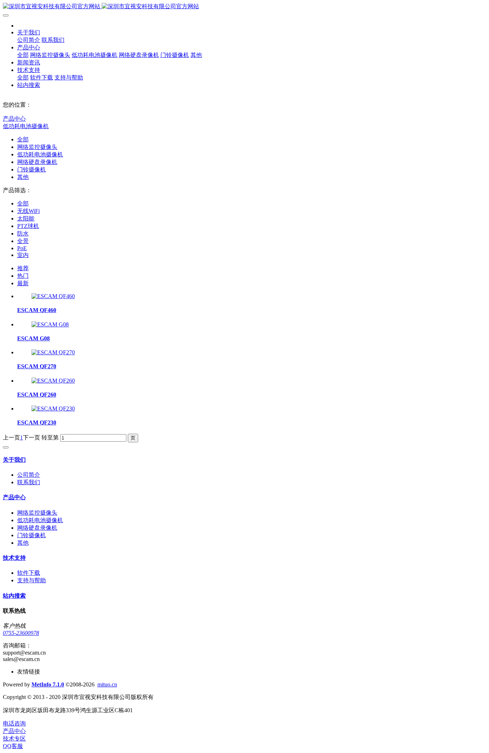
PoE (22, 248)
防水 (23, 233)
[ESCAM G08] (50, 324)
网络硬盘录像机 (37, 162)
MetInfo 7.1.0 (48, 684)
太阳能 (25, 218)
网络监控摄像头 (37, 147)
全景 (23, 241)
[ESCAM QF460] (53, 296)
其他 (23, 177)
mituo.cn (107, 684)
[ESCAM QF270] (53, 352)
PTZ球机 (28, 226)
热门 (23, 276)
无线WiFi (28, 211)
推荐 (23, 268)
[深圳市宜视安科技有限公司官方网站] (244, 6)
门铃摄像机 (31, 169)
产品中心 (14, 119)
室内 (23, 255)
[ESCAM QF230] (53, 408)
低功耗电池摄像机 (26, 126)
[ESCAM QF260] (53, 381)
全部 (23, 55)
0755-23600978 (21, 633)
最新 (23, 283)
